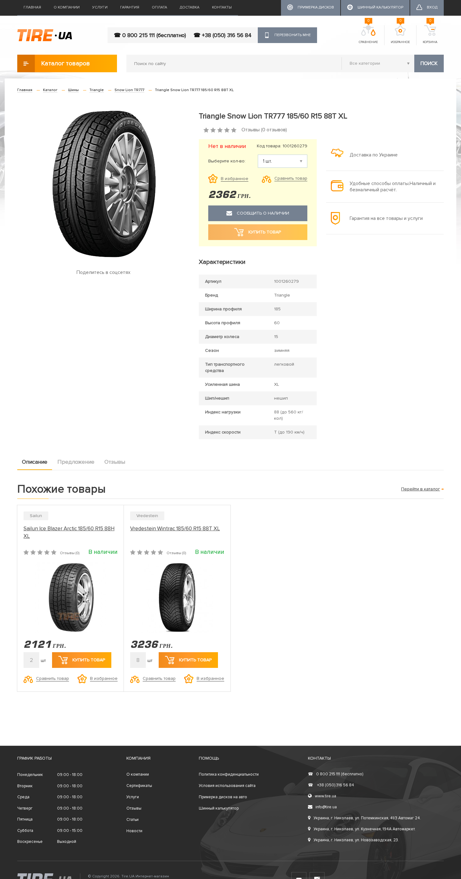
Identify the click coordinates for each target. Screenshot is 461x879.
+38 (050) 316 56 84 (331, 785)
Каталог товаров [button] (65, 63)
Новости (134, 830)
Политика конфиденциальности (229, 774)
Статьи (132, 819)
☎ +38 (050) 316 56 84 (222, 35)
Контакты (222, 7)
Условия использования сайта (227, 785)
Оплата (159, 7)
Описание (34, 461)
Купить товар (88, 660)
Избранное (400, 34)
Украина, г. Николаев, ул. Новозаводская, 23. (356, 840)
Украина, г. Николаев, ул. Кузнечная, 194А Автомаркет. (365, 829)
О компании (67, 7)
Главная (32, 7)
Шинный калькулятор (219, 808)
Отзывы (114, 461)
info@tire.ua (326, 807)
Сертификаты (139, 785)
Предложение (75, 461)
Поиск (429, 63)
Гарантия (129, 7)
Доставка (189, 7)
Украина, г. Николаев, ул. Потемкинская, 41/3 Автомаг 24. (367, 818)
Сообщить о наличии (263, 213)
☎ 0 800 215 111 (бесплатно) (150, 35)
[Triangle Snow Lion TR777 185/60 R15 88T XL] (103, 184)
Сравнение (368, 34)
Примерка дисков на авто (223, 797)
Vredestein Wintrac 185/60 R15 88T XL (175, 528)
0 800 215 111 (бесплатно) (335, 774)
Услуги (100, 7)
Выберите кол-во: (227, 161)
